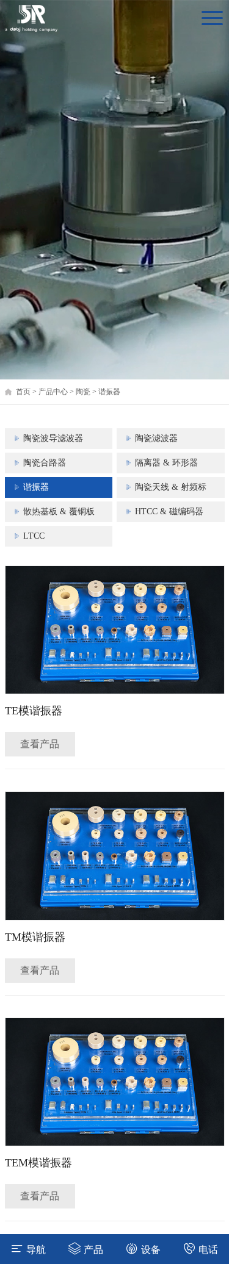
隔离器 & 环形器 (166, 462)
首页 (23, 391)
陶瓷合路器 (44, 462)
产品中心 (53, 391)
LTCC (34, 535)
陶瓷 (83, 391)
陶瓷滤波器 (156, 438)
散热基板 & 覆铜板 (59, 511)
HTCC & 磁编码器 (169, 511)
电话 (208, 1249)
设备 (151, 1249)
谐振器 (109, 391)
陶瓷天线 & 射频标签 (170, 490)
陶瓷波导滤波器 (53, 438)
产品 (93, 1249)
